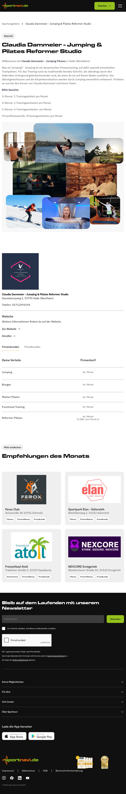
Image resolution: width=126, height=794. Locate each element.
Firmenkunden (10, 346)
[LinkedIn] (20, 778)
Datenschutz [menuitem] (28, 770)
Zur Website (9, 328)
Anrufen (6, 336)
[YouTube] (28, 778)
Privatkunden (32, 346)
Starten (102, 5)
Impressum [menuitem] (8, 770)
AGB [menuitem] (45, 770)
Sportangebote (11, 23)
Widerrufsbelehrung (20, 660)
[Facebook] (12, 778)
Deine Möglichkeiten (13, 681)
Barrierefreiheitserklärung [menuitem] (69, 770)
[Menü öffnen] (120, 6)
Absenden (115, 619)
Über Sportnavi (10, 711)
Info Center (8, 701)
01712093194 (21, 304)
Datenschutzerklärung (56, 656)
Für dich (6, 691)
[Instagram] (4, 778)
